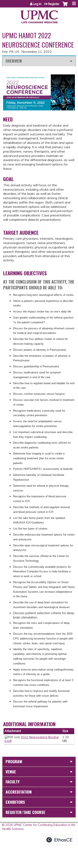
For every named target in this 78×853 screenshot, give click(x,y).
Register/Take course (25, 812)
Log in (37, 3)
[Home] (39, 15)
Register (53, 3)
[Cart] (65, 6)
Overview (14, 61)
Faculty (13, 782)
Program (14, 761)
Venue (11, 772)
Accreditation (19, 792)
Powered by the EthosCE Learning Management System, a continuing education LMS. (59, 840)
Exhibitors (15, 802)
